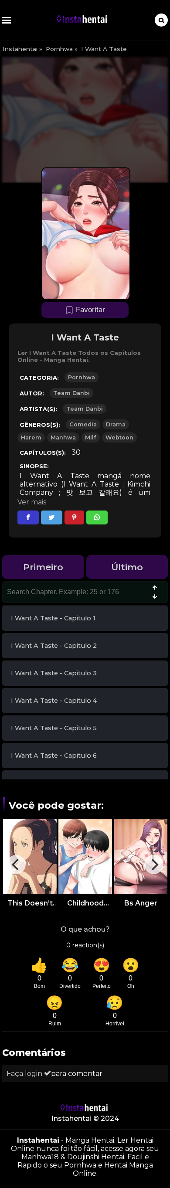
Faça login (25, 1073)
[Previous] (16, 864)
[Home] (83, 20)
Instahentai (20, 48)
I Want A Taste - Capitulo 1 (53, 618)
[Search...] (161, 20)
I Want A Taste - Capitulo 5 (54, 728)
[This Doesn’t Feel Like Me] (30, 856)
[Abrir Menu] (6, 20)
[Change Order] (155, 592)
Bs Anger (140, 903)
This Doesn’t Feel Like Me (30, 903)
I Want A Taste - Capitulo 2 (54, 646)
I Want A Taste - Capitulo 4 (54, 701)
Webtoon (119, 437)
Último (127, 567)
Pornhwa (59, 48)
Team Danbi (71, 393)
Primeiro (43, 567)
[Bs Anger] (140, 856)
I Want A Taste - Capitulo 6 (54, 755)
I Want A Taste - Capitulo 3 (54, 673)
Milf (90, 437)
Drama (116, 424)
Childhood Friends (85, 903)
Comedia (83, 424)
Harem (31, 437)
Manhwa (63, 437)
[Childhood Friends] (85, 856)
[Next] (153, 864)
